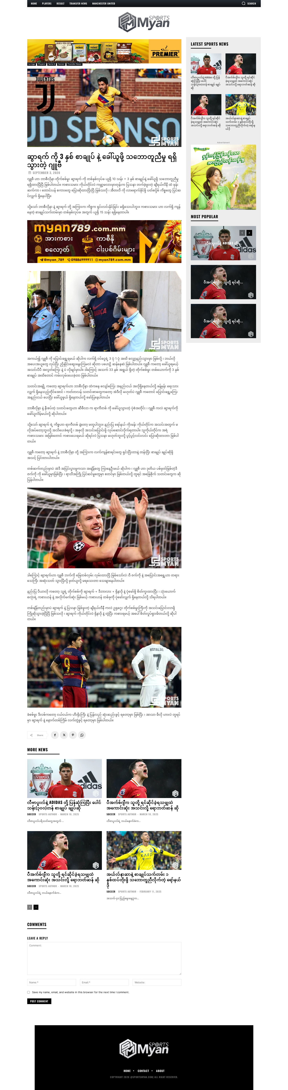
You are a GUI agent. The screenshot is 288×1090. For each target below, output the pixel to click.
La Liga (31, 64)
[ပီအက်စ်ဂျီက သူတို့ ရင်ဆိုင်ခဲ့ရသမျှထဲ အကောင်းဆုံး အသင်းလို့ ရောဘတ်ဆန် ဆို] (144, 778)
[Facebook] (55, 735)
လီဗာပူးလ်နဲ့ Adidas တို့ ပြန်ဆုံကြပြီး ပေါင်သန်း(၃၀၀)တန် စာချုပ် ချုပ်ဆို (64, 805)
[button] (249, 3)
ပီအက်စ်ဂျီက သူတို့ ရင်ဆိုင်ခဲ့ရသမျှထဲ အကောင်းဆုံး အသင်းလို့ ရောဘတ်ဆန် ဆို (143, 805)
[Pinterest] (73, 735)
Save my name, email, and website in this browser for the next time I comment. (80, 992)
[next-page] (36, 907)
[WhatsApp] (82, 735)
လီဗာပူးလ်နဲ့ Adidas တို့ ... (223, 243)
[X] (64, 735)
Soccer (61, 64)
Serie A (51, 64)
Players (41, 64)
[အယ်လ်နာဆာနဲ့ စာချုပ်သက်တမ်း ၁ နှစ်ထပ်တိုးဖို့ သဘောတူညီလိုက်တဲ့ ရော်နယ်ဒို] (144, 850)
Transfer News (74, 64)
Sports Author (48, 814)
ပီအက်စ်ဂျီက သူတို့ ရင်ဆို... (223, 282)
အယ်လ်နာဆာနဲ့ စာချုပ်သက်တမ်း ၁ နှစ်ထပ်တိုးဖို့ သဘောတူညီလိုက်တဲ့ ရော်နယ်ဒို (144, 879)
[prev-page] (29, 907)
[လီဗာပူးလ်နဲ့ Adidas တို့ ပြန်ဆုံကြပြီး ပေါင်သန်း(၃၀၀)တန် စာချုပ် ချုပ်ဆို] (64, 778)
